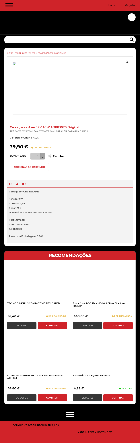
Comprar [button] (52, 325)
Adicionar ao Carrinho (29, 167)
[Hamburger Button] (9, 6)
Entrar (112, 5)
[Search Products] (132, 39)
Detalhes (22, 325)
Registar (130, 5)
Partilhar (58, 156)
